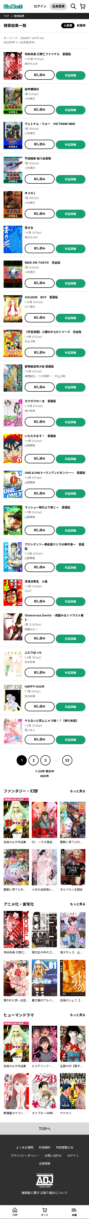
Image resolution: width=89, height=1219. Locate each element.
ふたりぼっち (33, 652)
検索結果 (19, 16)
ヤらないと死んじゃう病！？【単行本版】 (52, 720)
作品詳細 (70, 75)
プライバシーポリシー (24, 1155)
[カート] (82, 6)
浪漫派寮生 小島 (36, 581)
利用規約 (44, 1147)
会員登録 (58, 6)
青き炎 (29, 228)
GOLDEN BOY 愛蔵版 (41, 297)
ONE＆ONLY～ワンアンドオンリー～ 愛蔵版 (55, 473)
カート (44, 1215)
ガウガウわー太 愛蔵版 (40, 401)
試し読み (39, 75)
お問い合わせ (53, 1155)
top (6, 16)
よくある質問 (24, 1147)
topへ (45, 1128)
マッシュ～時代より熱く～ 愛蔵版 (47, 507)
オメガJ (30, 193)
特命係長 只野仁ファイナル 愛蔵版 (48, 54)
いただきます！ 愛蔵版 (40, 436)
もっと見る (77, 791)
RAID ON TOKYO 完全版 (42, 262)
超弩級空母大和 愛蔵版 (39, 366)
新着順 (81, 25)
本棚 (74, 1215)
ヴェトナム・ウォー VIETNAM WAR (50, 124)
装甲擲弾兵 (32, 89)
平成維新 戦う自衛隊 (38, 158)
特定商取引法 (64, 1147)
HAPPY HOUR (34, 686)
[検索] (73, 6)
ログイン (40, 6)
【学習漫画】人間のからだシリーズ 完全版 (53, 332)
